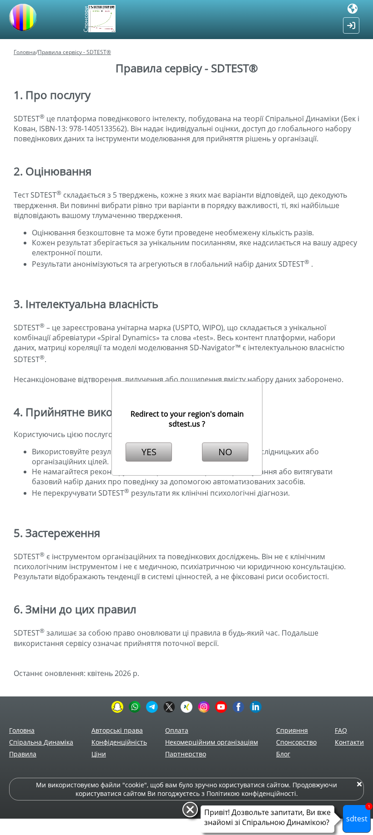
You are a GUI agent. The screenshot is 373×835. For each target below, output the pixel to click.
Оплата (176, 730)
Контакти (349, 742)
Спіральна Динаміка (41, 742)
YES (148, 452)
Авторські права (117, 730)
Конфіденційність (119, 742)
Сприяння (292, 730)
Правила (22, 754)
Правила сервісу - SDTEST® (74, 52)
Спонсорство (296, 742)
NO (225, 452)
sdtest (358, 814)
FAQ (341, 730)
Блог (283, 754)
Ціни (98, 754)
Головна (25, 52)
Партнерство (185, 754)
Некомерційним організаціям (211, 742)
